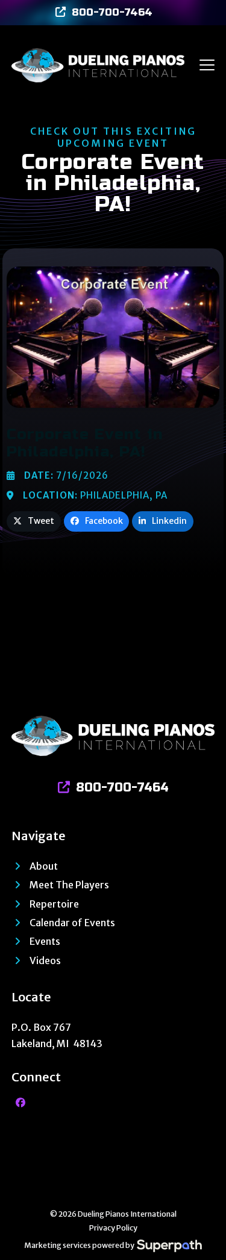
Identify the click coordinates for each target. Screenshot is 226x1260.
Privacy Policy (113, 1227)
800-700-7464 (112, 12)
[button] (207, 65)
